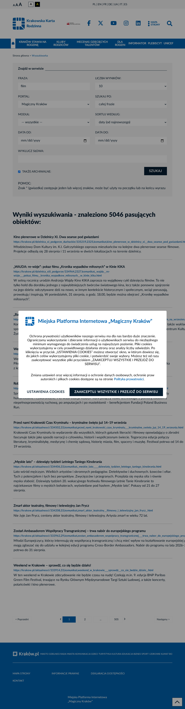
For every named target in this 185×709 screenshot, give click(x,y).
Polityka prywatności (129, 379)
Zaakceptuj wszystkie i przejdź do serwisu (116, 392)
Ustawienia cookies (46, 392)
